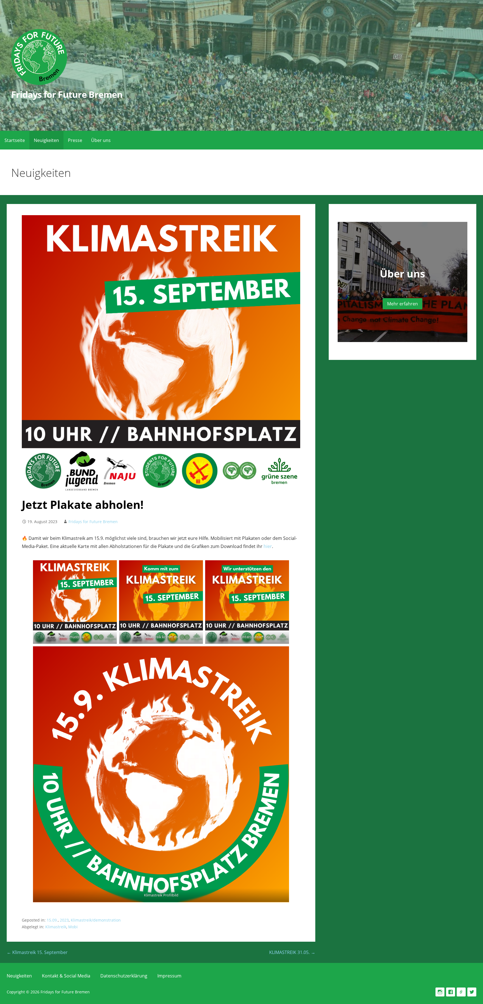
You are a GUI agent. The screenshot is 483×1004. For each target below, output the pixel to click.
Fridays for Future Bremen (66, 94)
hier (268, 546)
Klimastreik (55, 926)
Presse (75, 140)
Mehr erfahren (402, 304)
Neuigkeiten (46, 140)
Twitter (471, 992)
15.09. (52, 920)
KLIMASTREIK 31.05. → (292, 952)
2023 (64, 920)
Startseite (14, 140)
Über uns (101, 140)
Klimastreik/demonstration (96, 920)
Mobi (73, 926)
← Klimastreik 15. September (37, 952)
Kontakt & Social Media (66, 976)
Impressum (169, 976)
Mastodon (461, 992)
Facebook (450, 992)
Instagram (439, 992)
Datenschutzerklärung (123, 976)
